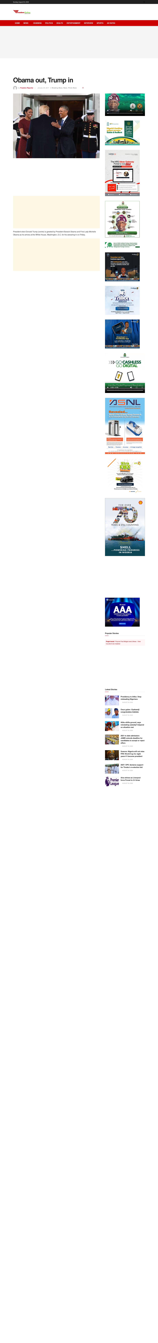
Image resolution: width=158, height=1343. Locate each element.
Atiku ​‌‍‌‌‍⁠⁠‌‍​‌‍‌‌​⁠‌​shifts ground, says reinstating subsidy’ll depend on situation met (132, 724)
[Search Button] (144, 23)
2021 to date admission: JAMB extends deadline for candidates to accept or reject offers (132, 739)
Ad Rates (111, 23)
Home (17, 23)
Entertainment (73, 23)
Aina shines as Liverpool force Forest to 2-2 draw (131, 778)
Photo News (72, 88)
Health (59, 23)
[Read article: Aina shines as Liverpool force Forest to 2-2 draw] (112, 781)
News (25, 23)
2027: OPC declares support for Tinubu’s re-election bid (132, 765)
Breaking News (57, 88)
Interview (88, 23)
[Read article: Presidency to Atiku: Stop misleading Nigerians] (112, 700)
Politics (49, 23)
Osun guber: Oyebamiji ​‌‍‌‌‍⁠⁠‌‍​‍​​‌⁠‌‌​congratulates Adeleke (130, 710)
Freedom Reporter (26, 88)
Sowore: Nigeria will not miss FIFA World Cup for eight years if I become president (132, 753)
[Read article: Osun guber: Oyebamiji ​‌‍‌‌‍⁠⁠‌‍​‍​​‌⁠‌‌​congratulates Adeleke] (112, 713)
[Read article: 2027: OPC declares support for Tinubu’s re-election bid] (112, 769)
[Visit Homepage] (21, 12)
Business (37, 23)
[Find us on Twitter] (144, 2)
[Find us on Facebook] (141, 2)
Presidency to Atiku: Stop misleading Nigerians (131, 697)
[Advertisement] (103, 11)
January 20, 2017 (43, 88)
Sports (100, 23)
